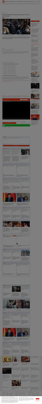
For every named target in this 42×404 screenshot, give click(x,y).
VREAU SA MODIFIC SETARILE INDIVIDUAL (37, 400)
